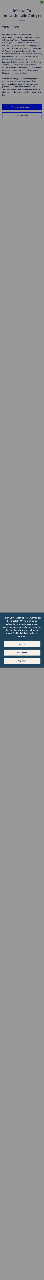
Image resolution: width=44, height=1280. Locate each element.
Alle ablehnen (22, 652)
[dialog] (22, 640)
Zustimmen (22, 644)
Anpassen (22, 661)
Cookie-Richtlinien (21, 633)
